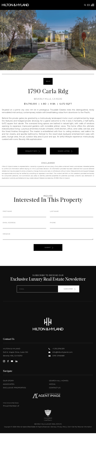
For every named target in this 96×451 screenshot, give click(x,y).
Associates (8, 384)
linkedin (16, 361)
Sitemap (53, 427)
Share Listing (64, 151)
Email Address (9, 222)
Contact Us (54, 387)
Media (52, 384)
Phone (53, 222)
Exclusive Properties (14, 387)
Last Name (54, 211)
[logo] (48, 323)
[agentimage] (48, 396)
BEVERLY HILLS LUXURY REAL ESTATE (48, 424)
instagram (4, 361)
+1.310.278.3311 (58, 348)
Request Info (31, 151)
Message (6, 234)
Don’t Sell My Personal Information (80, 427)
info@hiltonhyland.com (62, 352)
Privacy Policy (62, 427)
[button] (3, 40)
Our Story (8, 380)
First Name (7, 211)
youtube (12, 361)
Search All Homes (58, 380)
